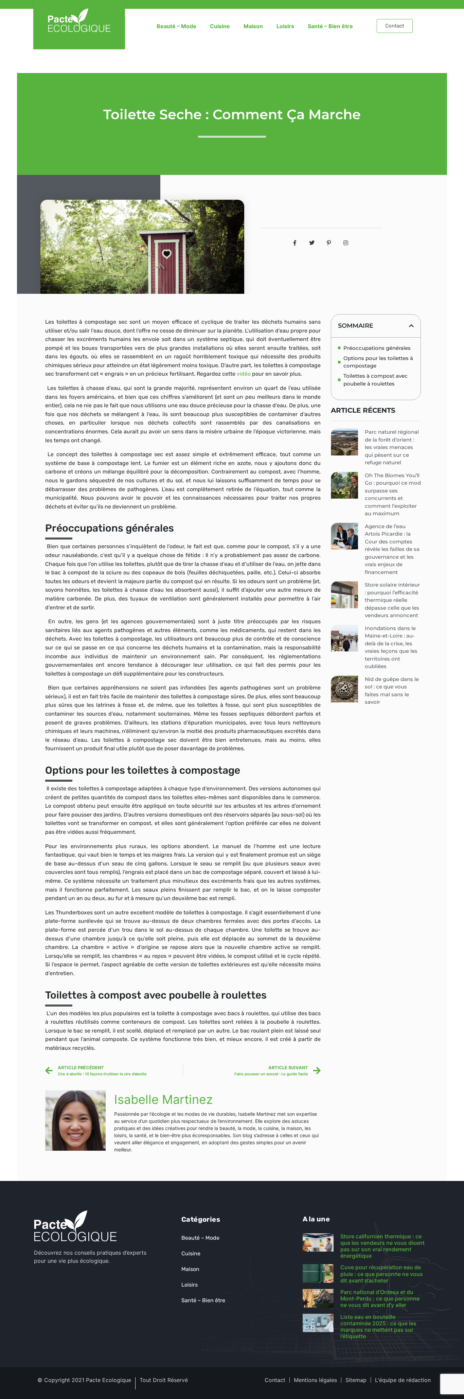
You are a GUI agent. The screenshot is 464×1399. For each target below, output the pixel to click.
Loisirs (285, 26)
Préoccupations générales (377, 348)
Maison (253, 26)
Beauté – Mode (176, 26)
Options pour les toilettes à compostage (378, 362)
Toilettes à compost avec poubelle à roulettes (375, 380)
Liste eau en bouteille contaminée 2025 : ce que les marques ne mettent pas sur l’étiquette (378, 1326)
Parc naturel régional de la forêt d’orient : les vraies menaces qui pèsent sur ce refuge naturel (392, 447)
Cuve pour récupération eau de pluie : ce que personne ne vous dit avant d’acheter (381, 1274)
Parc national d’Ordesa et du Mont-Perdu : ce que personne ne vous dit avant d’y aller (380, 1298)
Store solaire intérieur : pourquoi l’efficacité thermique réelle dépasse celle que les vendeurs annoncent (392, 599)
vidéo (244, 374)
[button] (411, 325)
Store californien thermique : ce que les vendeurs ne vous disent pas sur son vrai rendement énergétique (382, 1246)
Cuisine (220, 26)
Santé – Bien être (330, 26)
